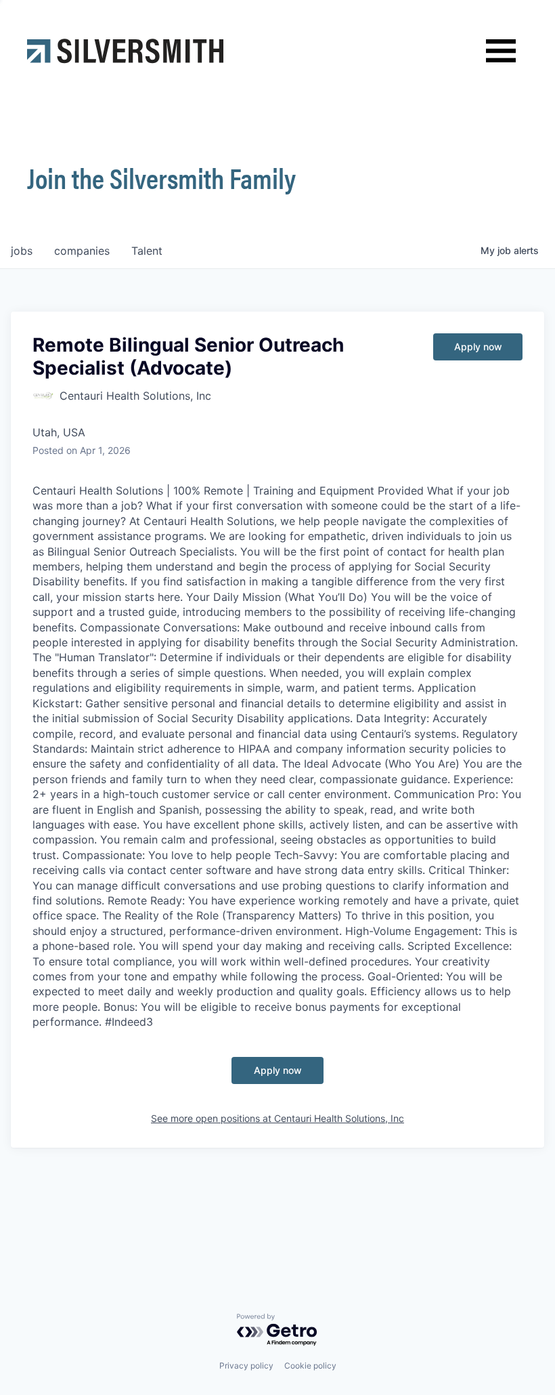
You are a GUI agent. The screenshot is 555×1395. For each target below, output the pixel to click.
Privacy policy (246, 1365)
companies (82, 250)
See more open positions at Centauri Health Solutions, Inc (277, 1118)
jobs (21, 250)
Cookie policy (310, 1365)
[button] (501, 51)
